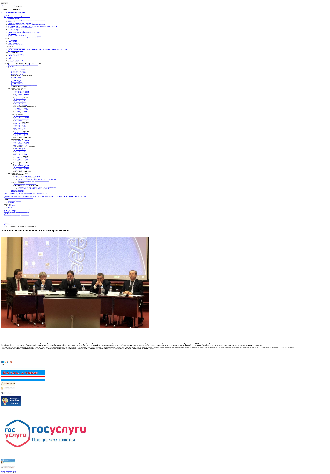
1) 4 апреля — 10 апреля (18, 69)
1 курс (9, 57)
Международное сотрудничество (17, 35)
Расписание (11, 66)
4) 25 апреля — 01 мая (20, 96)
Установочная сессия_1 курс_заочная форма (27, 176)
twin (5, 216)
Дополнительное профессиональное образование (18, 198)
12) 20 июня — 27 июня (21, 111)
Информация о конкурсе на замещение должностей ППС (24, 37)
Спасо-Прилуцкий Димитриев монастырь (16, 212)
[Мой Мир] (7, 362)
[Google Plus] (11, 362)
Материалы (11, 202)
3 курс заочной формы (17, 190)
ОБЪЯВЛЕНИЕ (12, 40)
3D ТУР (3, 12)
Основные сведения (13, 18)
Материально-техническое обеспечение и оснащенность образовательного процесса (32, 26)
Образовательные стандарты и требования (20, 23)
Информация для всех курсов (16, 55)
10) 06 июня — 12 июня (21, 108)
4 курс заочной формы (17, 191)
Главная (6, 15)
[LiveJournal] (9, 362)
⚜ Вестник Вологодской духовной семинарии (17, 209)
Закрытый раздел (13, 61)
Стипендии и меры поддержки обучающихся (21, 27)
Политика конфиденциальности (9, 472)
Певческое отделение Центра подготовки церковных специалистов (24, 194)
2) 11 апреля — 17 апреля (18, 71)
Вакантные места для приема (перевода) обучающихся (24, 32)
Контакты (7, 213)
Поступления (11, 205)
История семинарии (10, 210)
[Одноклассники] (5, 362)
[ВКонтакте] (2, 362)
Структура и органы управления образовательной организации (26, 20)
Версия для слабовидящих (8, 4)
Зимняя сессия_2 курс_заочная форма (25, 184)
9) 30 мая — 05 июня (17, 83)
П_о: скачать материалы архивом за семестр (24, 85)
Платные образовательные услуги (18, 29)
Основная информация (14, 201)
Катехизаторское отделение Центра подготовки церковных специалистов (25, 193)
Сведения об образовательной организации (17, 17)
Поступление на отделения (15, 51)
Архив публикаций (13, 43)
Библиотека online (13, 207)
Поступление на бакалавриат (16, 48)
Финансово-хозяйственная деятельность (19, 31)
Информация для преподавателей (17, 54)
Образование (11, 21)
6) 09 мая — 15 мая (16, 78)
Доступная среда (12, 34)
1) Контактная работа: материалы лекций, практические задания (37, 179)
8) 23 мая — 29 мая (16, 82)
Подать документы (11, 12)
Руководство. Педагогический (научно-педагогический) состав (26, 24)
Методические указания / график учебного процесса (23, 65)
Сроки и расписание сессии (16, 60)
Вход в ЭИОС (21, 12)
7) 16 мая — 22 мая (16, 80)
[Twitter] (3, 362)
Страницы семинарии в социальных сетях (16, 215)
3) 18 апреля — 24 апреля (18, 72)
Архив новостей (12, 41)
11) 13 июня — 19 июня (21, 109)
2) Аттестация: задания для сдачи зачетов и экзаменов (33, 181)
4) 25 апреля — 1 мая (17, 74)
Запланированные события (15, 44)
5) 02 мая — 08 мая (16, 77)
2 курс (9, 58)
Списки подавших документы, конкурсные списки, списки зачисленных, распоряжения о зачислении (37, 49)
